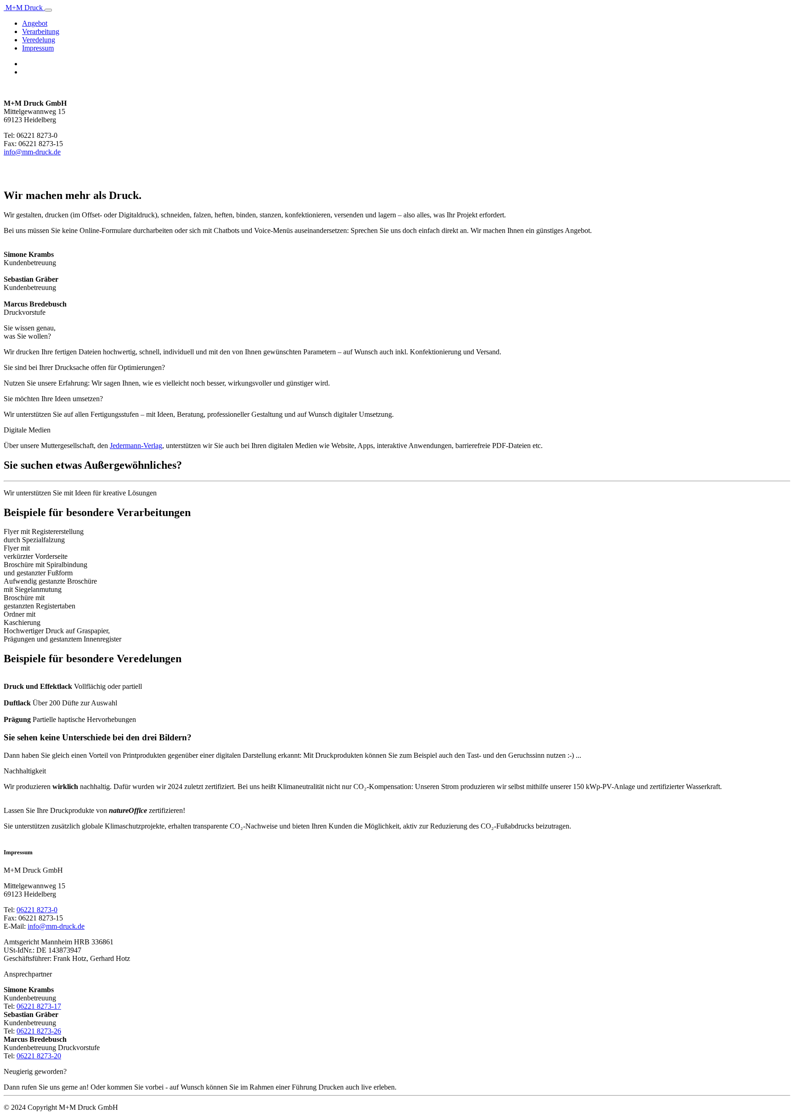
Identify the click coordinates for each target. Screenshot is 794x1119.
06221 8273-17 (39, 1006)
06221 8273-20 (39, 1056)
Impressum (38, 48)
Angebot (34, 23)
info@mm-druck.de (32, 152)
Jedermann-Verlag (136, 445)
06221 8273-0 (37, 910)
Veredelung (38, 40)
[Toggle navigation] (48, 10)
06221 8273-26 (39, 1031)
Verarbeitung (40, 31)
